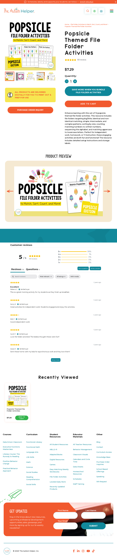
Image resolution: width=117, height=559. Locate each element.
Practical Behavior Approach (10, 469)
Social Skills (31, 484)
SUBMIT (93, 526)
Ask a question (83, 268)
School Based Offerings (102, 470)
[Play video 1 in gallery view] (20, 76)
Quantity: (71, 76)
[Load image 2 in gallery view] (30, 76)
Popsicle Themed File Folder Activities (16, 410)
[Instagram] (83, 551)
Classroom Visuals (80, 455)
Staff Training (78, 484)
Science (29, 467)
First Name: (63, 510)
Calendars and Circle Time (81, 460)
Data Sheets (78, 467)
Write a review (95, 268)
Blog (98, 442)
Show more (56, 360)
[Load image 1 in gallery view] (9, 76)
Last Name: (91, 510)
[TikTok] (93, 551)
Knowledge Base (103, 457)
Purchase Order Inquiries (103, 463)
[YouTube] (88, 551)
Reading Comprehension (33, 478)
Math (28, 462)
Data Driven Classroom (12, 442)
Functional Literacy (34, 442)
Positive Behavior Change (10, 462)
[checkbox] (75, 277)
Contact (99, 447)
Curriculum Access (104, 452)
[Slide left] (6, 76)
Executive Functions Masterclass (11, 448)
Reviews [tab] (17, 269)
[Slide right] (54, 76)
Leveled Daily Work (58, 482)
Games (52, 465)
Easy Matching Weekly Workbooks (59, 470)
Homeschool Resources (78, 473)
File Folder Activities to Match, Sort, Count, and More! (89, 24)
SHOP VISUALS (86, 2)
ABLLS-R (53, 449)
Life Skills (30, 457)
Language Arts (32, 452)
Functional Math (33, 447)
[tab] (33, 269)
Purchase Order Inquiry (30, 110)
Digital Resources (57, 460)
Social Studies (32, 472)
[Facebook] (74, 551)
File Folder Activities (58, 477)
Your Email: (63, 521)
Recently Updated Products (57, 488)
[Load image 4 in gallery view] (51, 76)
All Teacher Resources (82, 444)
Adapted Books (56, 455)
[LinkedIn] (78, 551)
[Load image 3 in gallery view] (40, 76)
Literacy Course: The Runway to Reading (11, 455)
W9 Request (101, 482)
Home (67, 24)
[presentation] (10, 191)
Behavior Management (82, 449)
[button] (87, 11)
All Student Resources (59, 444)
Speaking (100, 477)
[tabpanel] (55, 320)
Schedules (77, 479)
